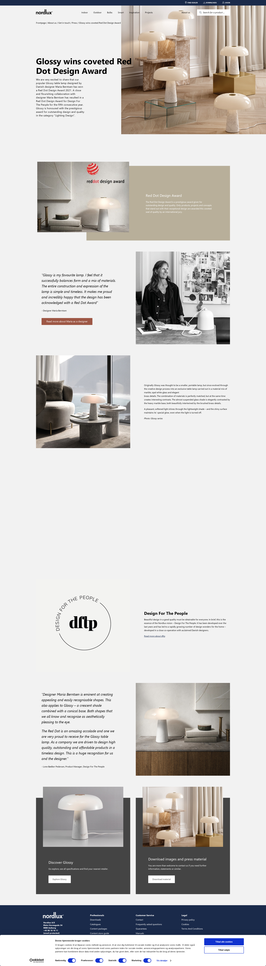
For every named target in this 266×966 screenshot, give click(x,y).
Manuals (140, 933)
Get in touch (64, 22)
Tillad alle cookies (224, 942)
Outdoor (97, 12)
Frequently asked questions (149, 924)
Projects (149, 12)
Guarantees (141, 928)
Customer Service (145, 915)
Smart (121, 12)
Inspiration (134, 12)
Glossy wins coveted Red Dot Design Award (99, 22)
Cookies (185, 924)
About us (185, 12)
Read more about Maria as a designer (67, 321)
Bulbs (109, 12)
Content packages (98, 928)
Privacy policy (188, 919)
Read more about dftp (154, 636)
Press (74, 22)
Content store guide (99, 933)
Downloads (95, 919)
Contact (139, 919)
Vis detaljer (162, 960)
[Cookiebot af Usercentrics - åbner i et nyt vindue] (37, 961)
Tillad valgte (224, 950)
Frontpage (41, 22)
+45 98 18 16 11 (50, 930)
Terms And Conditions (192, 928)
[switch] (99, 960)
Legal (184, 915)
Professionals (97, 915)
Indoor (84, 12)
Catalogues (95, 924)
